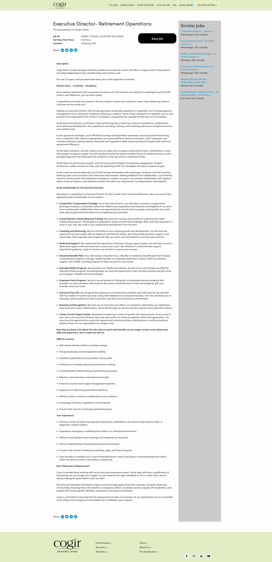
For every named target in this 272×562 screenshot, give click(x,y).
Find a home (102, 542)
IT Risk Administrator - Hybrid (196, 31)
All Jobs (113, 5)
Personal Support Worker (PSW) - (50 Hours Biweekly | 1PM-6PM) (200, 93)
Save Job (157, 38)
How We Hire (163, 5)
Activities (100, 551)
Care (142, 542)
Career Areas (127, 5)
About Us (144, 547)
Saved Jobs (185, 5)
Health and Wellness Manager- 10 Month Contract (198, 55)
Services (100, 547)
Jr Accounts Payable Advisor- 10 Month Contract (197, 68)
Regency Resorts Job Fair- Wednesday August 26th (194, 81)
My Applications (206, 5)
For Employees (148, 551)
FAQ (174, 5)
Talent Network (145, 5)
